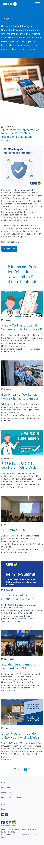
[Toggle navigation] (37, 3)
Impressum (5, 787)
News (3, 804)
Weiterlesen (9, 248)
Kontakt (4, 783)
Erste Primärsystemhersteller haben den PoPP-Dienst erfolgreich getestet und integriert (20, 135)
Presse (4, 809)
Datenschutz (6, 792)
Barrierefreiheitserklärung (11, 797)
